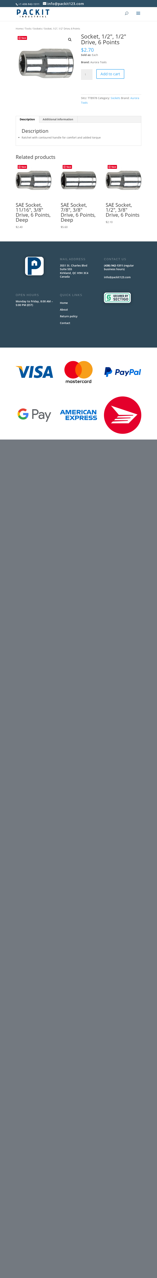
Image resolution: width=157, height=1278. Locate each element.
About (64, 309)
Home (19, 28)
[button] (69, 39)
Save (23, 37)
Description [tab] (27, 119)
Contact (65, 323)
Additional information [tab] (58, 119)
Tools (28, 28)
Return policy (69, 316)
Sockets (37, 28)
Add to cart (110, 73)
